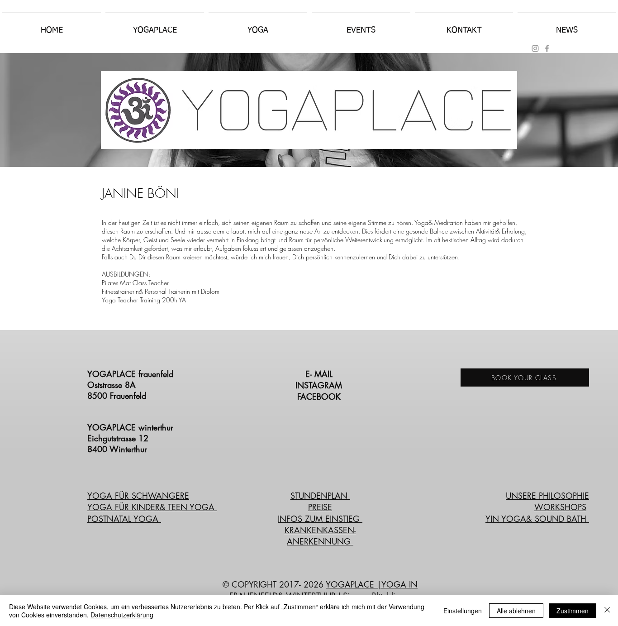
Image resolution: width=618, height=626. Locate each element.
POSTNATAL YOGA (124, 518)
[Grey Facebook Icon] (546, 48)
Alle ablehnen (516, 610)
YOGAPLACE (351, 584)
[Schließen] (607, 610)
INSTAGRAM (320, 385)
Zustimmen (572, 610)
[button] (154, 26)
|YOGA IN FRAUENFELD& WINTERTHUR (323, 590)
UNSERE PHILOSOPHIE (547, 495)
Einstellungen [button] (462, 610)
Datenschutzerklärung (121, 614)
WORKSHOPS (560, 507)
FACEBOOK (320, 396)
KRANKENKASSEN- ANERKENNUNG (320, 536)
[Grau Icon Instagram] (535, 48)
